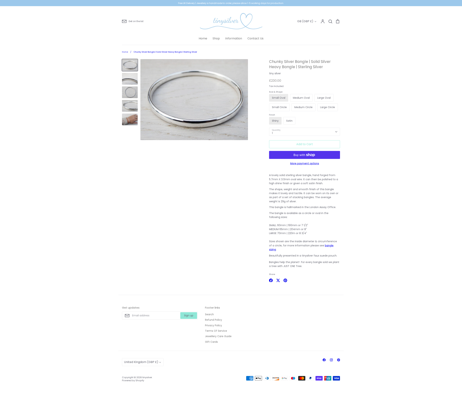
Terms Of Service (216, 331)
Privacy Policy (213, 325)
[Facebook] (324, 360)
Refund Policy (213, 320)
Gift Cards (211, 342)
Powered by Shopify (133, 380)
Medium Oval (301, 98)
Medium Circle (303, 107)
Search (209, 314)
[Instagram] (331, 360)
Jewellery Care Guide (218, 336)
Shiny (275, 121)
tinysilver (147, 377)
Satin (289, 121)
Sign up (188, 315)
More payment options (304, 163)
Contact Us (255, 38)
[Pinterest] (338, 360)
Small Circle (279, 107)
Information (233, 38)
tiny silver (275, 73)
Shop (216, 38)
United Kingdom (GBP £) (141, 362)
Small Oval (278, 98)
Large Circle (327, 107)
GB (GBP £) (305, 21)
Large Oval (324, 98)
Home (203, 38)
